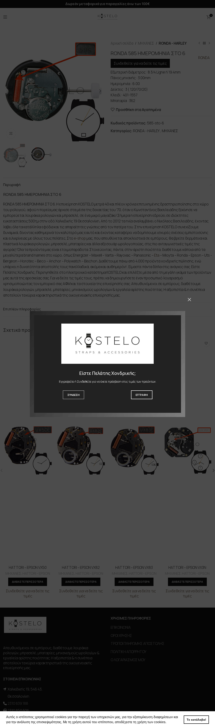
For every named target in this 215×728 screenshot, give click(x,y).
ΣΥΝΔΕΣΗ (73, 395)
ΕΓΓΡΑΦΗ (142, 395)
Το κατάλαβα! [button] (196, 719)
